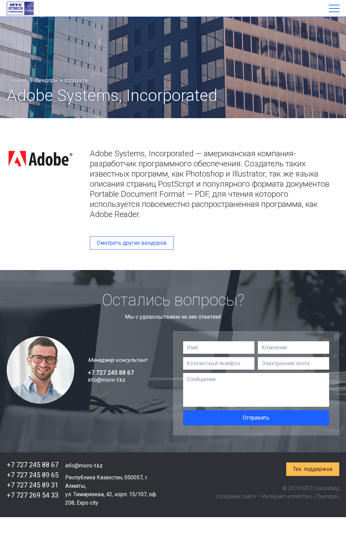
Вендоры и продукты (62, 80)
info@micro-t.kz (106, 380)
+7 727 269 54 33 (32, 495)
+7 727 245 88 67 (111, 372)
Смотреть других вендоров (132, 243)
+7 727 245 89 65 (32, 475)
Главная (17, 80)
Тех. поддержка (312, 469)
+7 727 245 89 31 (32, 485)
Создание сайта (235, 496)
